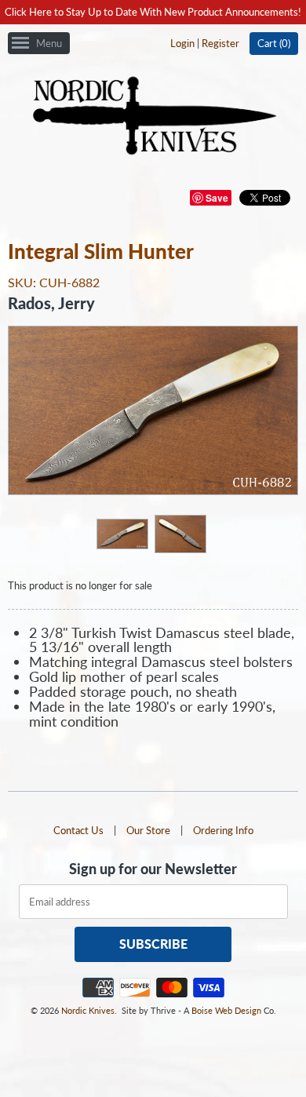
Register (220, 43)
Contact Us (78, 830)
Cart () (273, 43)
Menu (49, 43)
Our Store (148, 830)
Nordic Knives (88, 1010)
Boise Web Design (226, 1010)
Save (217, 198)
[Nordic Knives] (153, 117)
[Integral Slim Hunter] (122, 533)
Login (182, 43)
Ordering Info (223, 830)
